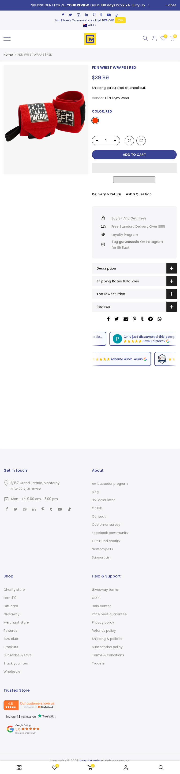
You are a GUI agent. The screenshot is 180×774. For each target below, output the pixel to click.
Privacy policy (103, 622)
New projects (102, 549)
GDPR (96, 597)
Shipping (99, 87)
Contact (99, 516)
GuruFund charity (106, 541)
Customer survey (106, 524)
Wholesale (12, 671)
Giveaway (11, 614)
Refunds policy (104, 630)
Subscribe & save (18, 655)
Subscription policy (107, 647)
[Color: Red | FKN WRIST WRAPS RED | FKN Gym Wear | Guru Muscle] (90, 5)
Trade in (98, 663)
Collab (97, 508)
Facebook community (110, 532)
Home (8, 55)
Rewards (10, 630)
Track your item (17, 663)
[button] (134, 168)
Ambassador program (110, 483)
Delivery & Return (106, 194)
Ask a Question (139, 194)
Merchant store (16, 622)
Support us (100, 557)
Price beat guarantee (109, 614)
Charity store (14, 589)
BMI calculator (103, 500)
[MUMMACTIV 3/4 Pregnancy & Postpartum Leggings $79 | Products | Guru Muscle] (19, 767)
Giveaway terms (105, 589)
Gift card (11, 606)
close (172, 5)
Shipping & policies (107, 638)
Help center (101, 606)
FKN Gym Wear (117, 98)
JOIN (120, 20)
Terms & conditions (108, 655)
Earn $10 (10, 597)
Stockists (11, 647)
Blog (95, 491)
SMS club (11, 638)
